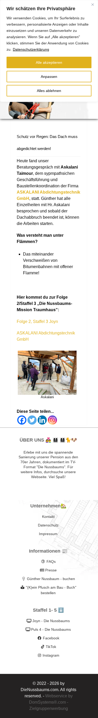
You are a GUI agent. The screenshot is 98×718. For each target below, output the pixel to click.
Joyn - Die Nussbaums (51, 621)
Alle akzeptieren (49, 62)
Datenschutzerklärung (31, 49)
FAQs (51, 561)
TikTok (51, 647)
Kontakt (48, 516)
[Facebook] (21, 420)
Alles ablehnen (49, 91)
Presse (51, 570)
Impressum (48, 534)
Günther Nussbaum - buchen (51, 579)
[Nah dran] (92, 4)
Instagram (51, 655)
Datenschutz (48, 525)
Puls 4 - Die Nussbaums (51, 629)
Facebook (51, 638)
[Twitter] (32, 420)
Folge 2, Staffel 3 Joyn (37, 321)
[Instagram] (52, 420)
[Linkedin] (42, 420)
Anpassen (49, 76)
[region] (49, 51)
